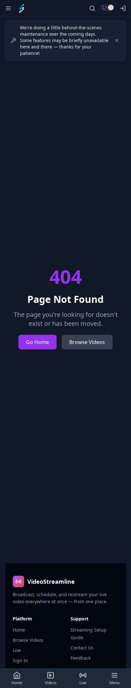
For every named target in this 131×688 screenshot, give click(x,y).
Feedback (81, 658)
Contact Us (82, 648)
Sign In (20, 660)
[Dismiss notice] (117, 40)
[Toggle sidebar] (8, 8)
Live (17, 650)
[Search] (92, 8)
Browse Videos (87, 342)
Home (19, 630)
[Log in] (122, 8)
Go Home (37, 342)
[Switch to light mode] (107, 7)
